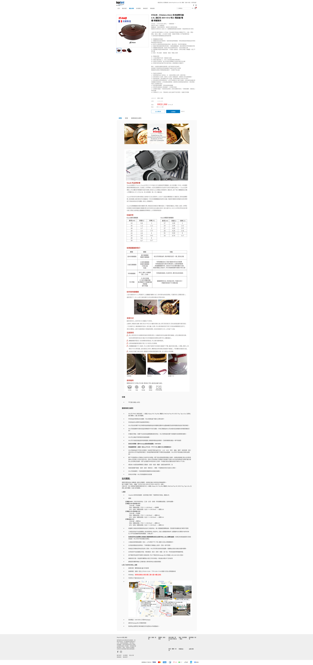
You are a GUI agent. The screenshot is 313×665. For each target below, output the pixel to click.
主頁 (118, 8)
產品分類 (131, 8)
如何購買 (138, 8)
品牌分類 (191, 649)
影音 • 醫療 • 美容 (172, 649)
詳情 (120, 118)
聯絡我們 (145, 8)
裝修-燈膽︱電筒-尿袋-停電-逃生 (173, 639)
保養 (126, 118)
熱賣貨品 (181, 649)
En (192, 8)
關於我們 (124, 8)
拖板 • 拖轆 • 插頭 (152, 638)
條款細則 (152, 8)
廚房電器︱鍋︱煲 (193, 638)
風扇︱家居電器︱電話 (183, 638)
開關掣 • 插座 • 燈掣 (162, 638)
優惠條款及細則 (136, 118)
